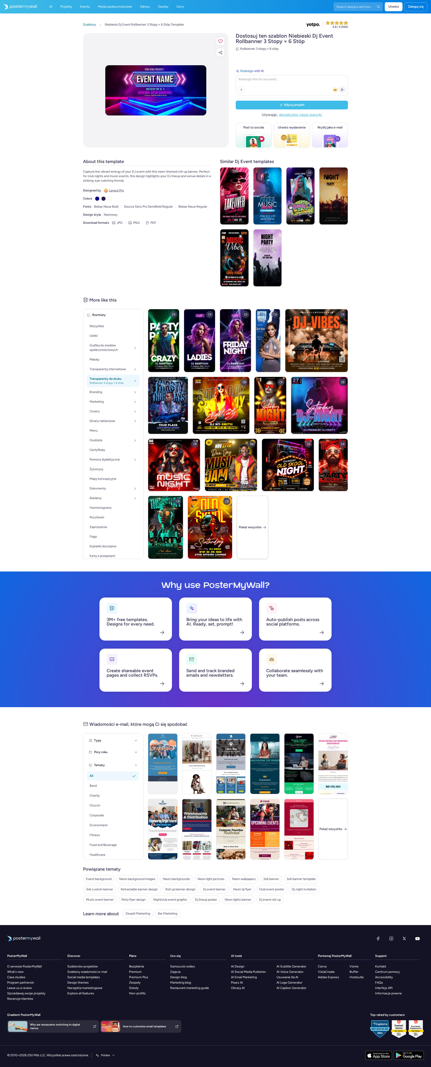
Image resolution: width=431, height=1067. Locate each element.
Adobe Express (328, 977)
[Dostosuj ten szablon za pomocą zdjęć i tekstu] (155, 90)
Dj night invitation (304, 889)
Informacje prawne (388, 993)
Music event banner (100, 900)
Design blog (178, 977)
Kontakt (380, 966)
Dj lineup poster (206, 900)
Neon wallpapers (244, 879)
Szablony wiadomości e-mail (87, 972)
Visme (354, 966)
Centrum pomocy (387, 972)
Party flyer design (133, 900)
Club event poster (271, 889)
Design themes (78, 982)
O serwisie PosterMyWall (24, 966)
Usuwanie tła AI (287, 977)
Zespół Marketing (137, 913)
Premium (135, 972)
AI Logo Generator (289, 982)
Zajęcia (175, 972)
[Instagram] (391, 938)
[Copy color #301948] (103, 198)
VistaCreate (326, 972)
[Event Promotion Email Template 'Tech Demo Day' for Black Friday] (299, 763)
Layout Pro (116, 190)
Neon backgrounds (176, 879)
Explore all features (80, 993)
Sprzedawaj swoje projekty (26, 993)
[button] (220, 41)
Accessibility (384, 977)
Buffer (354, 972)
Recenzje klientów (20, 999)
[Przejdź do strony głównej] (18, 6)
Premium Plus (138, 977)
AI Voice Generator (290, 972)
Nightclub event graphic (170, 900)
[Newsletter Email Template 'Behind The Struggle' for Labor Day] (231, 763)
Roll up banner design (180, 889)
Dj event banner (214, 889)
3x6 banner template (301, 879)
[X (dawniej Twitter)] (404, 938)
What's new (15, 972)
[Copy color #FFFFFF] (110, 198)
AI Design (237, 966)
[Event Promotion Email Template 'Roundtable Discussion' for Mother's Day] (333, 763)
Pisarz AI (237, 982)
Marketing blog (180, 982)
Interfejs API (384, 988)
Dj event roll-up (270, 900)
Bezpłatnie (136, 966)
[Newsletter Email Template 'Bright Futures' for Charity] (163, 829)
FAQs (379, 982)
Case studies (16, 977)
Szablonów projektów (82, 966)
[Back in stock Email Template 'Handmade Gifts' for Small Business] (231, 829)
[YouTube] (417, 938)
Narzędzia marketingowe (84, 988)
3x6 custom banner (99, 889)
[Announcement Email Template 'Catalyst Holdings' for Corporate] (265, 763)
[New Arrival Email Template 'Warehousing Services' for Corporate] (197, 829)
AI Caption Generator (291, 988)
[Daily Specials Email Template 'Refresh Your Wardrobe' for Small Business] (197, 763)
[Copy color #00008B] (97, 198)
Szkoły (134, 988)
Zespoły (135, 982)
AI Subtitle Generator (291, 966)
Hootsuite (357, 977)
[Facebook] (378, 938)
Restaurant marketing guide (189, 988)
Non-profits (137, 993)
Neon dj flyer (242, 889)
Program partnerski (20, 982)
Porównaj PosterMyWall (335, 956)
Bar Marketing (167, 913)
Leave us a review (19, 988)
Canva (322, 966)
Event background (99, 879)
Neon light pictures (211, 879)
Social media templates (83, 977)
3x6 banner (271, 879)
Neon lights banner (238, 900)
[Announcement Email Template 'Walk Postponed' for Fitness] (163, 763)
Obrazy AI (238, 988)
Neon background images (137, 879)
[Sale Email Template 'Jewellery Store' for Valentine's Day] (299, 829)
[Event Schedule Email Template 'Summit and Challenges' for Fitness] (265, 829)
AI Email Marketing (244, 977)
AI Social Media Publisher (248, 972)
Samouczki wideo (182, 966)
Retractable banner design (139, 889)
